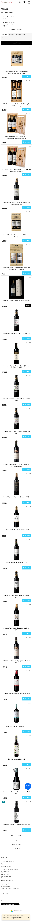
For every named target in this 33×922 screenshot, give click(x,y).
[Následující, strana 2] (16, 840)
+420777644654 (8, 864)
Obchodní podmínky (6, 886)
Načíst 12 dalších (16, 835)
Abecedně (4, 38)
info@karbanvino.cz (9, 861)
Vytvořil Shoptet (18, 911)
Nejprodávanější (20, 34)
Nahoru (17, 848)
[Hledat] (20, 2)
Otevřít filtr (16, 43)
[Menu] (29, 2)
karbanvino (6, 872)
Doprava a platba (5, 884)
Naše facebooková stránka (11, 869)
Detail (28, 306)
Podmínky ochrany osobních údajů (10, 888)
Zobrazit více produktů (15, 29)
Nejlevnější (11, 34)
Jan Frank (6, 874)
